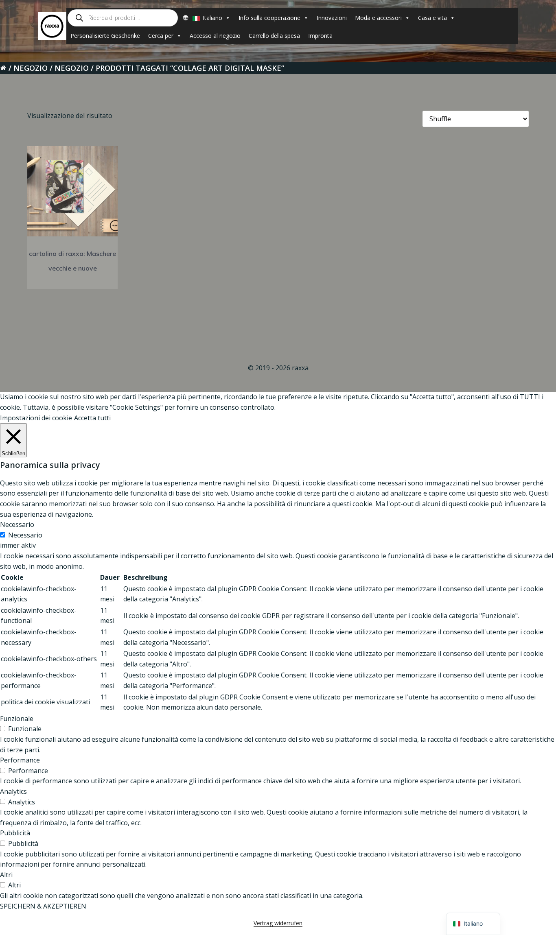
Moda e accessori (378, 18)
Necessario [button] (17, 524)
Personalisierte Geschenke (105, 35)
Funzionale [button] (16, 718)
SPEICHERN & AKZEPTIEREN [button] (43, 906)
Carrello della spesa (274, 35)
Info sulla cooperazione (269, 18)
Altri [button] (6, 874)
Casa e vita (432, 18)
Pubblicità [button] (15, 832)
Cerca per (160, 35)
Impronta (320, 35)
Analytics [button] (13, 791)
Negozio (30, 68)
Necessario (25, 535)
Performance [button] (20, 760)
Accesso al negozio (215, 35)
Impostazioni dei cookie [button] (36, 417)
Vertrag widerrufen (278, 923)
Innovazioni (332, 18)
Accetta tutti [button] (92, 417)
